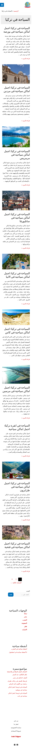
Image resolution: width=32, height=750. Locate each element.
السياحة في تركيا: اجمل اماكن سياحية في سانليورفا (17, 217)
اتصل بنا (16, 724)
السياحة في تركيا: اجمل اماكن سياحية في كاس (17, 330)
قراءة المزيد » (25, 58)
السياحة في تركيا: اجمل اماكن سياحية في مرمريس (17, 154)
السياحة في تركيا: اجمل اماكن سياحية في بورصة (16, 29)
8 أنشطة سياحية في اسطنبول (18, 652)
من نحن (16, 721)
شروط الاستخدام (16, 731)
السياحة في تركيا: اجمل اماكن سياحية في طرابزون (17, 486)
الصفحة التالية (16, 583)
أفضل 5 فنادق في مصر (20, 678)
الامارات (24, 629)
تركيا (25, 613)
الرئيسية (16, 11)
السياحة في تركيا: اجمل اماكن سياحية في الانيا (17, 275)
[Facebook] (17, 745)
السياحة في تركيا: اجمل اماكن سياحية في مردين (17, 89)
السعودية (24, 623)
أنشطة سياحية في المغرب (19, 649)
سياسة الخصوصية (16, 727)
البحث (28, 591)
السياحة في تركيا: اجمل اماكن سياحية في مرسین (16, 389)
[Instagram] (14, 745)
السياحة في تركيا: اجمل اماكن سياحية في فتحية (17, 545)
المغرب (24, 620)
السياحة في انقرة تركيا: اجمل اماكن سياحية (17, 427)
